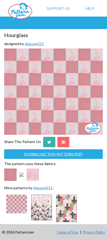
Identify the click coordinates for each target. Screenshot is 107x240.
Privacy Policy (94, 232)
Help (90, 8)
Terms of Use (67, 232)
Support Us (58, 8)
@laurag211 (34, 43)
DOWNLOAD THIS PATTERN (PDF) (53, 154)
